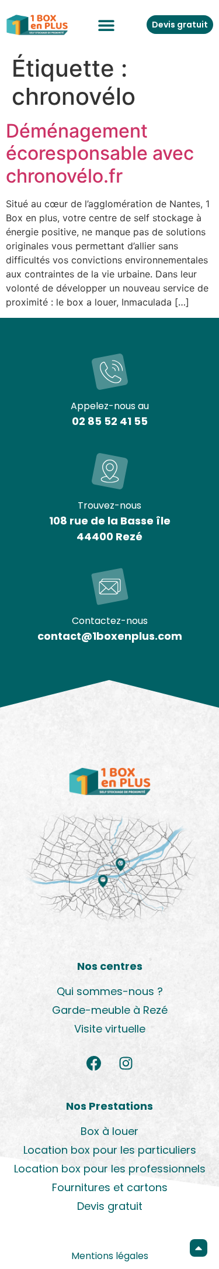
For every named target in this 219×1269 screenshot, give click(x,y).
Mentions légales (109, 1256)
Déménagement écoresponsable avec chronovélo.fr (100, 153)
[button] (106, 25)
